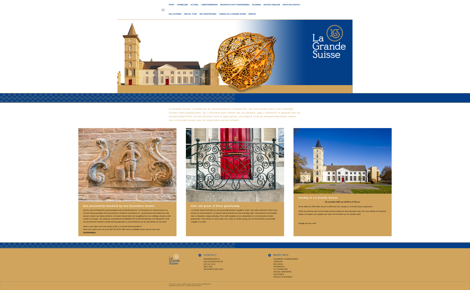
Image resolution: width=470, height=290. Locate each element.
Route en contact (291, 5)
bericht (252, 14)
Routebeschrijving (213, 269)
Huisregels (279, 267)
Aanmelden (182, 5)
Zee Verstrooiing (208, 14)
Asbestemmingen (209, 5)
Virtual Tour (190, 14)
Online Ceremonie (282, 272)
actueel (195, 5)
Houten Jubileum (272, 5)
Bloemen (256, 5)
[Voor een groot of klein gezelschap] (235, 201)
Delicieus (278, 264)
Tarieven (277, 262)
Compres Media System (193, 285)
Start (171, 5)
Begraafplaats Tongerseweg (235, 5)
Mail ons (208, 267)
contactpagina (89, 232)
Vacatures (278, 274)
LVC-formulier (280, 269)
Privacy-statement (282, 277)
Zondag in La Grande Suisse (232, 14)
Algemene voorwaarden (285, 259)
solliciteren (175, 14)
